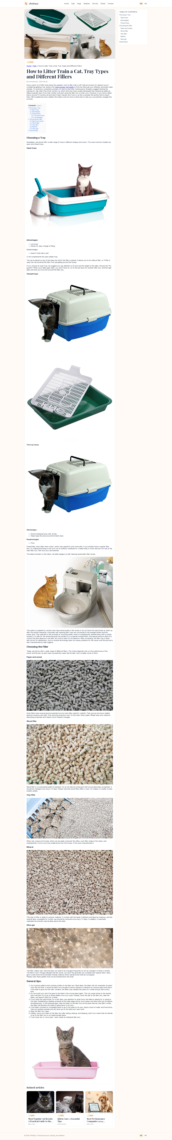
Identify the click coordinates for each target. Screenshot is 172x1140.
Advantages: (125, 20)
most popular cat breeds (64, 87)
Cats (73, 4)
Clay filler (124, 34)
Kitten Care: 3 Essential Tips (69, 1120)
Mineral (123, 36)
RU (146, 3)
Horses (110, 4)
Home (66, 4)
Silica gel (123, 39)
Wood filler (124, 31)
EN (141, 3)
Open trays (124, 18)
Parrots (95, 4)
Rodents (87, 4)
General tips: (123, 42)
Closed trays (125, 23)
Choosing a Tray (124, 15)
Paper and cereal (126, 28)
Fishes (103, 4)
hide (39, 105)
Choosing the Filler (125, 26)
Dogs (79, 4)
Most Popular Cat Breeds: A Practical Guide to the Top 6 (40, 1121)
